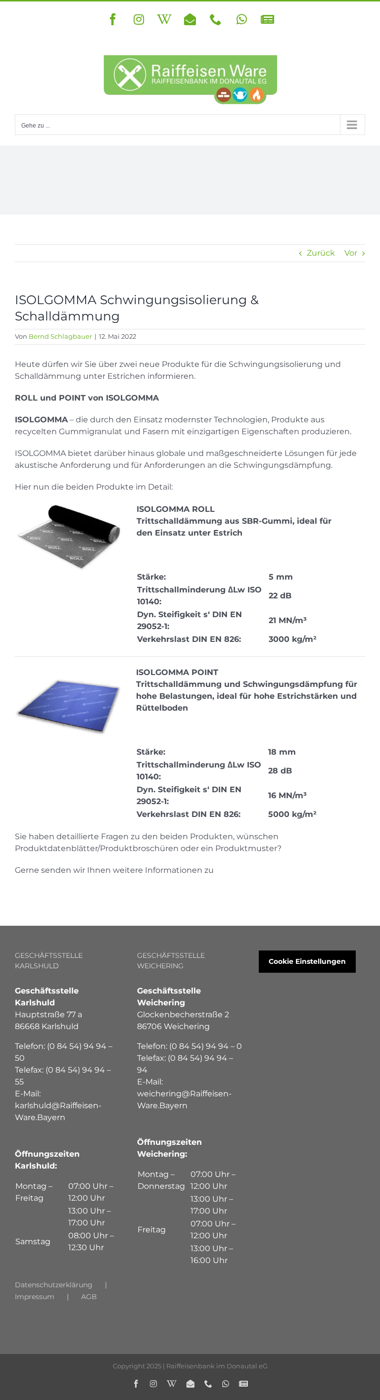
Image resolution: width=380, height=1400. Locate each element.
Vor (350, 253)
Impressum (34, 1296)
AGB (89, 1296)
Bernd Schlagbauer (60, 336)
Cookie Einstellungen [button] (307, 961)
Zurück (321, 253)
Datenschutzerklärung (54, 1284)
